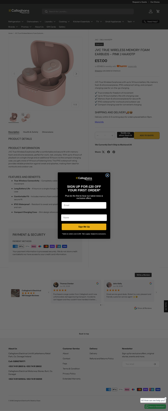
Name (64, 212)
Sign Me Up (84, 227)
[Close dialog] (107, 175)
